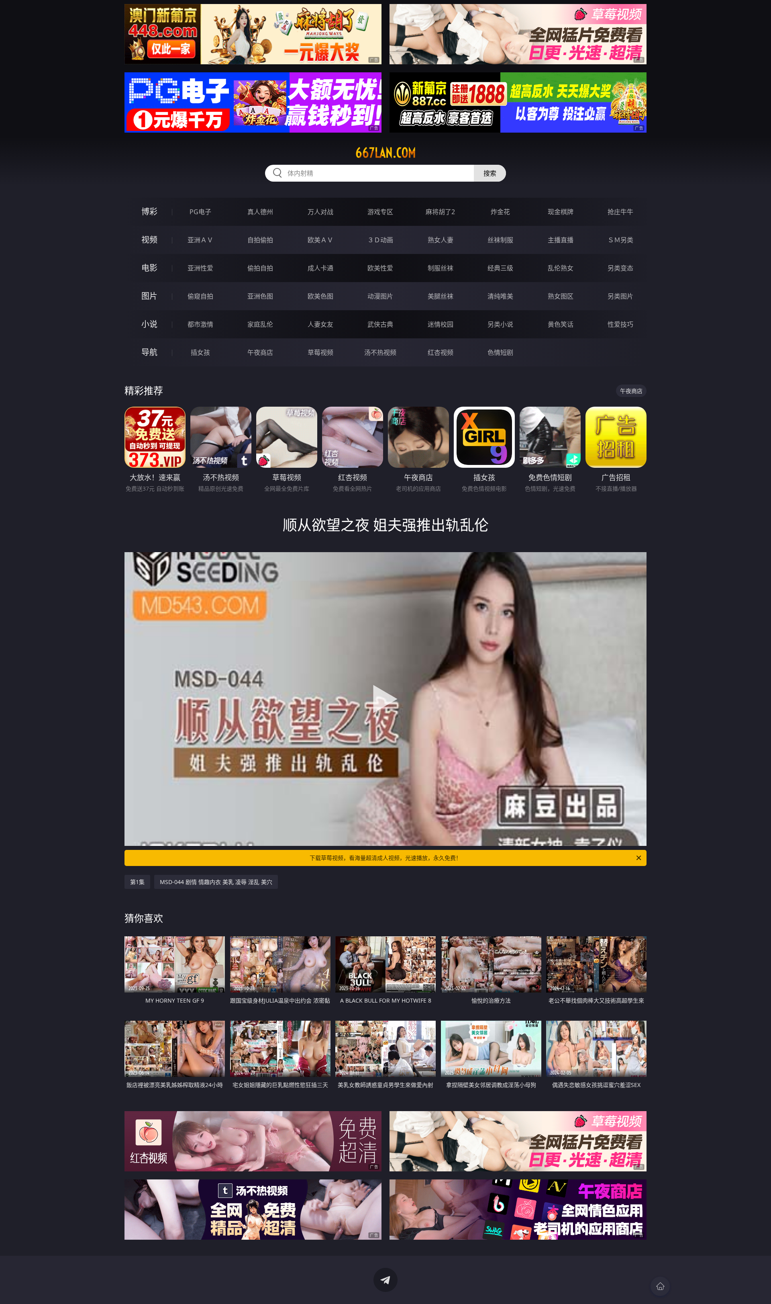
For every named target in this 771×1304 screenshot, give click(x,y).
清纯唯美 (500, 296)
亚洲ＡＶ (200, 239)
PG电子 (200, 211)
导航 (149, 352)
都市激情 (200, 324)
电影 (149, 267)
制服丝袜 (440, 268)
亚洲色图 (260, 296)
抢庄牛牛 (620, 211)
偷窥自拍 (200, 296)
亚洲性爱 (200, 268)
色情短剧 (500, 352)
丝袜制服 (500, 239)
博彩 (149, 211)
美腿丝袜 (440, 296)
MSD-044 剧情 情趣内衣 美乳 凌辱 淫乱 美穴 (216, 882)
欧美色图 (320, 296)
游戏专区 (380, 211)
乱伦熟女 (560, 268)
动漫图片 (380, 296)
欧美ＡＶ (320, 239)
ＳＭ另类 (620, 239)
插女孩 (200, 352)
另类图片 (620, 296)
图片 (149, 296)
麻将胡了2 (440, 211)
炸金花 (500, 211)
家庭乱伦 (260, 324)
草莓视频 (320, 352)
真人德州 (260, 211)
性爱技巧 (620, 324)
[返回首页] (660, 1286)
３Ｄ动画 (380, 239)
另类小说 (500, 324)
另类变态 (620, 268)
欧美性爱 (380, 268)
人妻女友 (320, 324)
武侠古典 (380, 324)
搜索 (489, 173)
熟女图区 (560, 296)
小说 (149, 324)
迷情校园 (440, 324)
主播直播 (560, 239)
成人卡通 (320, 268)
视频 (149, 239)
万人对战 (320, 211)
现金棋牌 (560, 211)
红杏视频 (440, 352)
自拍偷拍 (260, 239)
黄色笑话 (560, 324)
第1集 (137, 882)
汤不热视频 (380, 352)
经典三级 (500, 268)
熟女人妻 (440, 239)
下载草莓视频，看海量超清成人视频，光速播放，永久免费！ (385, 858)
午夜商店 (260, 352)
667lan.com (385, 153)
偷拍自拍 (260, 268)
